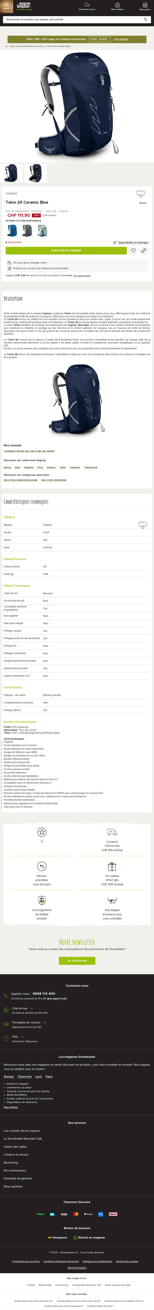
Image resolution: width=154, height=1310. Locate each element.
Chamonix (25, 1076)
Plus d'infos (11, 1107)
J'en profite (121, 39)
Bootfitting (11, 1162)
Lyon (38, 1076)
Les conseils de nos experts (22, 1130)
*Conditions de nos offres (26, 1261)
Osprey (11, 193)
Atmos (7, 467)
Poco (40, 467)
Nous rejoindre (13, 1186)
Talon (62, 467)
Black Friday (45, 1285)
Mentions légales (77, 1268)
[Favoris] (133, 250)
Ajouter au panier (66, 250)
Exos (17, 467)
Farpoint (29, 467)
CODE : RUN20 (98, 39)
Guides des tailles (15, 1146)
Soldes (31, 1285)
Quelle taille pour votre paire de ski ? (33, 1301)
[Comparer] (143, 250)
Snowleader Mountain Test (86, 1285)
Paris (49, 1076)
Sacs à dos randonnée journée (26, 46)
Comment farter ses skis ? (100, 1306)
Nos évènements (15, 1170)
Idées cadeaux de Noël (117, 1285)
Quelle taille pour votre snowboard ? (63, 1306)
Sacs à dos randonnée (53, 480)
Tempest (74, 467)
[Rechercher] (148, 16)
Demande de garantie (18, 1178)
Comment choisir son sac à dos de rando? (29, 451)
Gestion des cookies (127, 1261)
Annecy (9, 1076)
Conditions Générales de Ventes (61, 1261)
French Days (62, 1285)
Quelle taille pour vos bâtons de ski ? (124, 1301)
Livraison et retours (16, 1154)
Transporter (90, 467)
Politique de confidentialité (97, 1261)
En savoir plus (82, 275)
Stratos (51, 467)
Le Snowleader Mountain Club (23, 1138)
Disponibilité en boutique (133, 242)
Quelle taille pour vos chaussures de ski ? (79, 1301)
